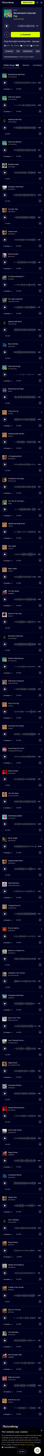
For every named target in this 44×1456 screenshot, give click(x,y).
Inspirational (27, 51)
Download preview (10, 57)
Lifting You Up (13, 411)
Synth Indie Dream (15, 1130)
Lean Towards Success (16, 1040)
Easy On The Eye (14, 1310)
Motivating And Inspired (16, 389)
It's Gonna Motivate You (16, 276)
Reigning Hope (13, 164)
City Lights (12, 546)
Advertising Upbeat (15, 816)
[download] (40, 88)
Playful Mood (13, 1242)
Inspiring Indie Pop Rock (16, 434)
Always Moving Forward (16, 1108)
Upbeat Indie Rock (15, 321)
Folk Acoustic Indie (15, 1355)
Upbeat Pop (12, 1197)
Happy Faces (12, 1152)
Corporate (9, 51)
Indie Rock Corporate (16, 681)
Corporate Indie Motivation (16, 995)
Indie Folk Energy (14, 366)
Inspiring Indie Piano (15, 861)
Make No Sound (14, 1377)
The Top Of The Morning (16, 501)
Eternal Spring (13, 928)
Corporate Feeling (14, 1085)
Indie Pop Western (15, 142)
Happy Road (12, 1063)
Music (15, 10)
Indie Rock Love (14, 1400)
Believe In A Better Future (16, 950)
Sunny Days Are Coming (16, 748)
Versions (25, 65)
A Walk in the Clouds (15, 1287)
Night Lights (12, 568)
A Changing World (14, 456)
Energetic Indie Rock (15, 187)
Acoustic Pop (13, 209)
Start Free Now (28, 2)
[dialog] (22, 1442)
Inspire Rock (12, 231)
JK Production (19, 19)
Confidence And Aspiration (16, 478)
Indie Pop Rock (13, 883)
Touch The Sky (13, 703)
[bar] (41, 2)
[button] (22, 1447)
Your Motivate (13, 1332)
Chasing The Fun (14, 905)
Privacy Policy (24, 1442)
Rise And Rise (13, 344)
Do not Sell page (29, 1444)
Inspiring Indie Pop (15, 119)
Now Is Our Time (14, 1018)
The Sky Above (13, 591)
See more (35, 41)
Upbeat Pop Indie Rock (16, 523)
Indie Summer (13, 771)
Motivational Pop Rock (16, 74)
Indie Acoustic (13, 254)
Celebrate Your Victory (16, 973)
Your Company (13, 1220)
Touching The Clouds (16, 726)
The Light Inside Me (15, 299)
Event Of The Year (15, 613)
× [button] (41, 1430)
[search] (37, 2)
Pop (18, 51)
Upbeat (38, 51)
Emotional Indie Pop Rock (16, 636)
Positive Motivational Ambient (16, 658)
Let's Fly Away (13, 793)
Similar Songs (11, 65)
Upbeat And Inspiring (15, 1265)
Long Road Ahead (14, 1175)
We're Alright (13, 838)
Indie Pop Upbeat (14, 97)
